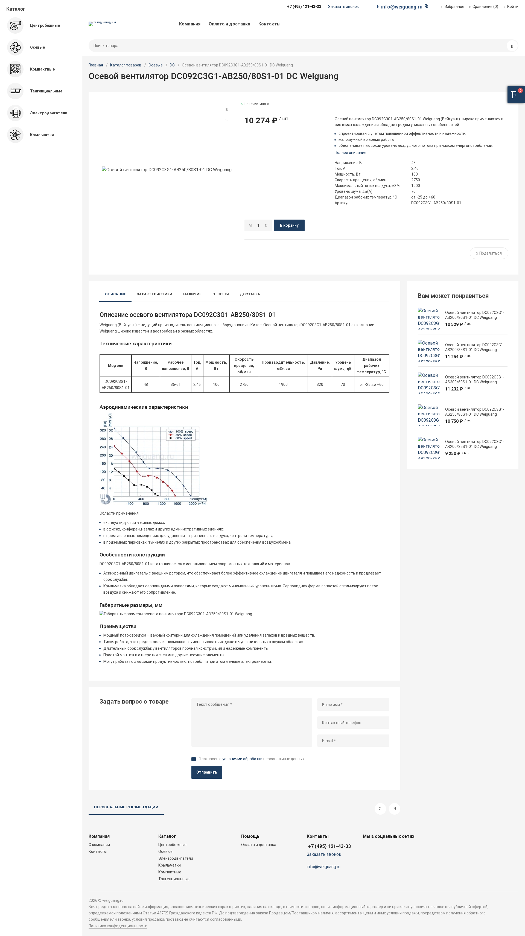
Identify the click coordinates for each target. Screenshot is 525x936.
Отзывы (220, 294)
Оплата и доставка (229, 24)
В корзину (289, 225)
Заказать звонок (343, 6)
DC (172, 65)
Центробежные (172, 844)
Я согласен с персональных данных (251, 759)
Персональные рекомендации (126, 807)
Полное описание (350, 152)
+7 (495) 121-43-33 (329, 846)
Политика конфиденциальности (118, 926)
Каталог (15, 9)
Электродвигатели (175, 858)
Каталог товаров (125, 65)
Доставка (250, 294)
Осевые (155, 65)
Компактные (169, 872)
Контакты (269, 24)
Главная (96, 65)
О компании (99, 844)
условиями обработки (242, 759)
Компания (189, 24)
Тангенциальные (173, 879)
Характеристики (154, 294)
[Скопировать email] (426, 6)
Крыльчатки (169, 865)
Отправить (206, 772)
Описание (115, 294)
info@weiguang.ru (401, 7)
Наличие (192, 294)
